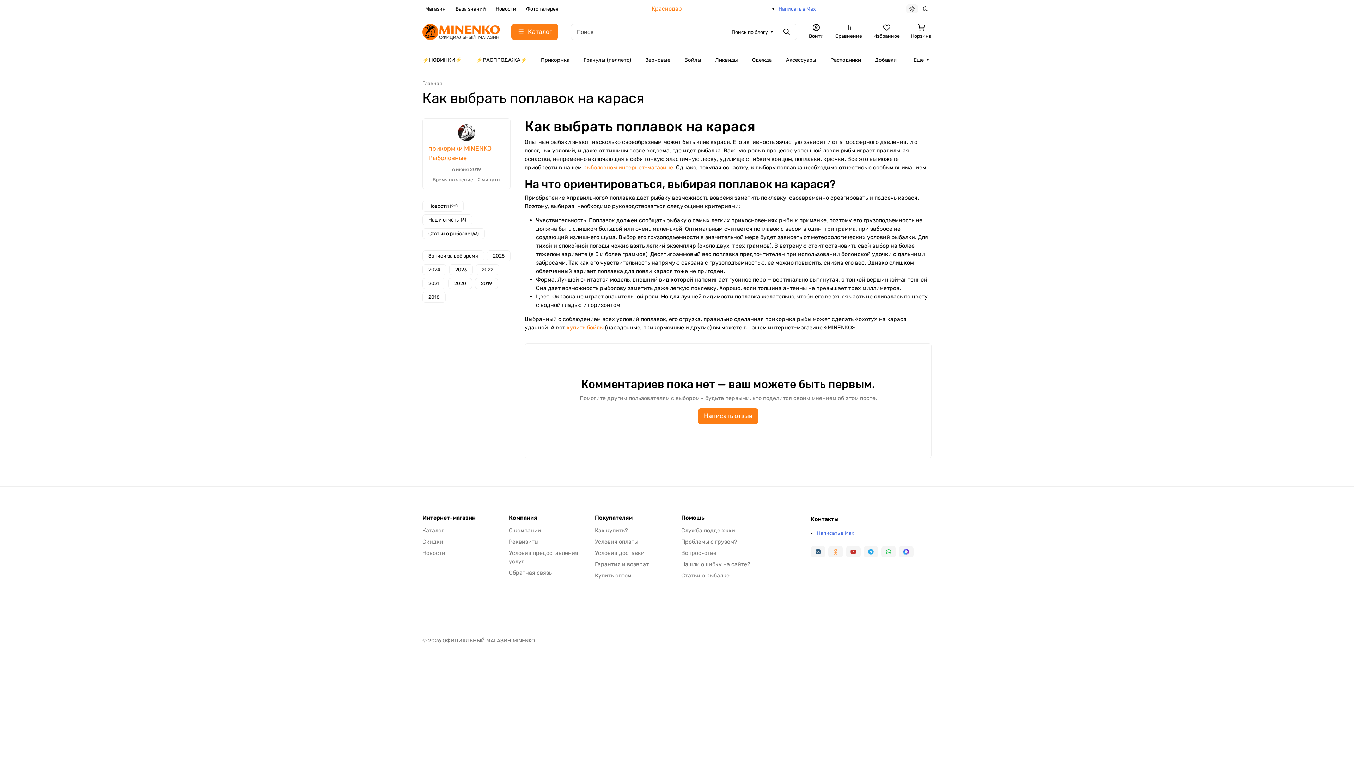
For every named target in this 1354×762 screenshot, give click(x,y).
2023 (461, 270)
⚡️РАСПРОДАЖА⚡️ (501, 60)
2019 (486, 283)
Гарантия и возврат (622, 564)
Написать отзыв (728, 416)
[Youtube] (853, 551)
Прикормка (555, 60)
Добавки (886, 60)
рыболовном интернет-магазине (628, 167)
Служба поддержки (708, 530)
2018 (434, 297)
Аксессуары (801, 60)
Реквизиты (523, 541)
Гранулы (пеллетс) (607, 60)
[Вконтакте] (818, 551)
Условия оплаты (616, 541)
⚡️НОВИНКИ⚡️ (442, 60)
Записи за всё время (453, 256)
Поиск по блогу (750, 32)
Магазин (435, 9)
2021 (433, 283)
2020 (460, 283)
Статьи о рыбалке (453, 234)
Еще (919, 60)
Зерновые (657, 60)
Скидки (432, 541)
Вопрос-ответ (700, 553)
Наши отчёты (447, 220)
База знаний (471, 9)
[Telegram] (871, 551)
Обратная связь (530, 572)
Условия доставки (620, 553)
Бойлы (692, 60)
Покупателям (614, 518)
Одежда (762, 60)
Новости (506, 9)
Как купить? (611, 530)
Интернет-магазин (449, 518)
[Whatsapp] (888, 551)
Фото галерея (542, 9)
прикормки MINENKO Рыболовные (460, 153)
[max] (906, 551)
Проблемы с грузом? (709, 541)
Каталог (433, 530)
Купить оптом (613, 575)
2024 (434, 270)
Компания (523, 518)
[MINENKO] (461, 31)
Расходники (845, 60)
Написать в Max (797, 9)
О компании (525, 530)
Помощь (693, 518)
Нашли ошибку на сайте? (715, 564)
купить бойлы (585, 327)
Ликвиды (726, 60)
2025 (499, 256)
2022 (487, 270)
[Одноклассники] (835, 551)
